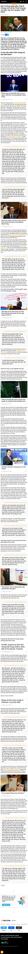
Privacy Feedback (4, 939)
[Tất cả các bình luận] (2, 952)
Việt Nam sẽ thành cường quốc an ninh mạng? (13, 467)
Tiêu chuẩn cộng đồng (5, 937)
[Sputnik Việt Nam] (4, 2)
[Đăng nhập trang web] (23, 1)
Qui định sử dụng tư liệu (10, 935)
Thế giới (8, 924)
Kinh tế (18, 924)
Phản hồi (17, 935)
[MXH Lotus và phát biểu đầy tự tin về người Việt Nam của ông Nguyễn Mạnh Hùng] (14, 83)
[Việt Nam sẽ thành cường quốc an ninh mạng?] (14, 456)
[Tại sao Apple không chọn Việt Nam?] (14, 783)
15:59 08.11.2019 (4, 14)
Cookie (11, 937)
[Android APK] (4, 942)
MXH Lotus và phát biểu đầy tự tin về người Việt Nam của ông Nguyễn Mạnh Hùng (13, 95)
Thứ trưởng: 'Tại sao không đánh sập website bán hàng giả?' (13, 587)
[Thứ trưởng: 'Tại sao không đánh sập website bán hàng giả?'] (14, 576)
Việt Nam (3, 885)
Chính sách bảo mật (18, 937)
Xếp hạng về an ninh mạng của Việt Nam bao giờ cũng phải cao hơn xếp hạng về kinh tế (12, 313)
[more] (26, 99)
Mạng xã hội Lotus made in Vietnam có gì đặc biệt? (12, 701)
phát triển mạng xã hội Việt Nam (17, 234)
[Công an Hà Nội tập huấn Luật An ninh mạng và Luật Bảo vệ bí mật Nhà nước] (14, 389)
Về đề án (2, 935)
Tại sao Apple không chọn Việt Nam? (13, 793)
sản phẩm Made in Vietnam (14, 136)
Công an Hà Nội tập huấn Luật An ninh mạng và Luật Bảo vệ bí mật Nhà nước (13, 400)
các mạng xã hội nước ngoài (11, 769)
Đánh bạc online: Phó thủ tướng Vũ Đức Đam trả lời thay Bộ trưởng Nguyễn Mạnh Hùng (13, 222)
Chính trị (13, 924)
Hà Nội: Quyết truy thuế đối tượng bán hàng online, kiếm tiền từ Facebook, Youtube (13, 647)
